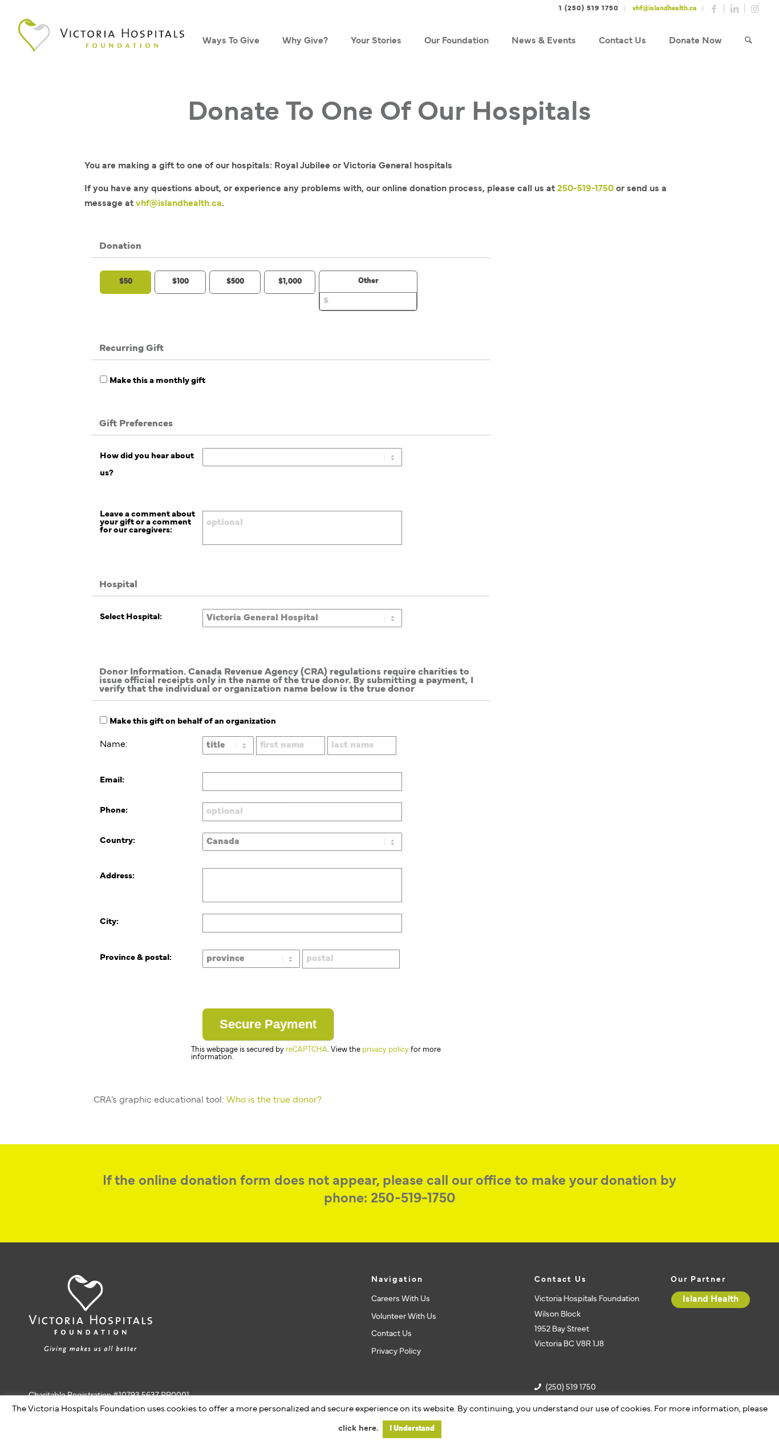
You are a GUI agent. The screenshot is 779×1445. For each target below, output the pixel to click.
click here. (358, 1428)
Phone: (114, 810)
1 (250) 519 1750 (589, 8)
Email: (112, 780)
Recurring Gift (131, 349)
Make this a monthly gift (157, 381)
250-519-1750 (585, 189)
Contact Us (391, 1334)
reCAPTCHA (306, 1050)
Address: (117, 876)
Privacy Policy (396, 1351)
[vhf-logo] (100, 41)
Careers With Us (400, 1299)
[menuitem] (231, 41)
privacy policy (385, 1050)
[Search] (748, 41)
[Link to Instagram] (755, 8)
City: (109, 922)
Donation (120, 247)
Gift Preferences (136, 424)
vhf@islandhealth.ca (664, 8)
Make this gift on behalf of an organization (192, 721)
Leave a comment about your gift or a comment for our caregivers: (147, 522)
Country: (117, 841)
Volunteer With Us (403, 1317)
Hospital (118, 585)
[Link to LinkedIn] (734, 8)
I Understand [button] (412, 1429)
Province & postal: (136, 958)
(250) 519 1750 (571, 1387)
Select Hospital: (131, 617)
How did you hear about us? (147, 465)
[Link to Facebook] (714, 8)
